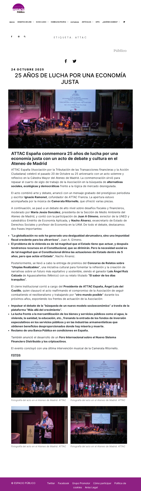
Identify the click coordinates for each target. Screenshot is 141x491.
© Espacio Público (23, 483)
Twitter (51, 483)
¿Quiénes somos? (110, 22)
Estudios (75, 22)
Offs (98, 22)
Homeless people (58, 22)
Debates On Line (25, 22)
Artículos (86, 22)
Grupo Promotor (81, 483)
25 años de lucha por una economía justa (70, 78)
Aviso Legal (91, 487)
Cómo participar (102, 483)
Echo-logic (41, 22)
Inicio (12, 22)
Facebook (63, 483)
